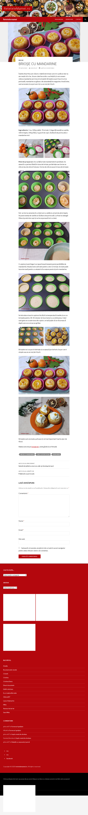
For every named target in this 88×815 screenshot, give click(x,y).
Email (21, 530)
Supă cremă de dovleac (19, 734)
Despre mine (69, 19)
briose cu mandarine (27, 454)
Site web (22, 539)
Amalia (5, 666)
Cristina (5, 677)
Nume (21, 521)
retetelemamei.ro (21, 766)
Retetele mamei (10, 19)
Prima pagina (59, 19)
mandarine (56, 454)
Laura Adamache (8, 701)
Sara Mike (6, 712)
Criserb (5, 674)
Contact (78, 19)
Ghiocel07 (6, 697)
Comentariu (23, 493)
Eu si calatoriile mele (10, 693)
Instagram (35, 447)
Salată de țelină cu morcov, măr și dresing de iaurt (36, 465)
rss (7, 751)
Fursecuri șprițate (17, 726)
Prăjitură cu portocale (26, 472)
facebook (9, 758)
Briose (21, 60)
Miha (4, 705)
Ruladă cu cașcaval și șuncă (20, 742)
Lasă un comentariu (47, 68)
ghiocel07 (33, 68)
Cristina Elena (7, 681)
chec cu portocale (43, 454)
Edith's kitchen (8, 689)
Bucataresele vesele (10, 670)
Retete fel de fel (8, 708)
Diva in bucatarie (8, 685)
